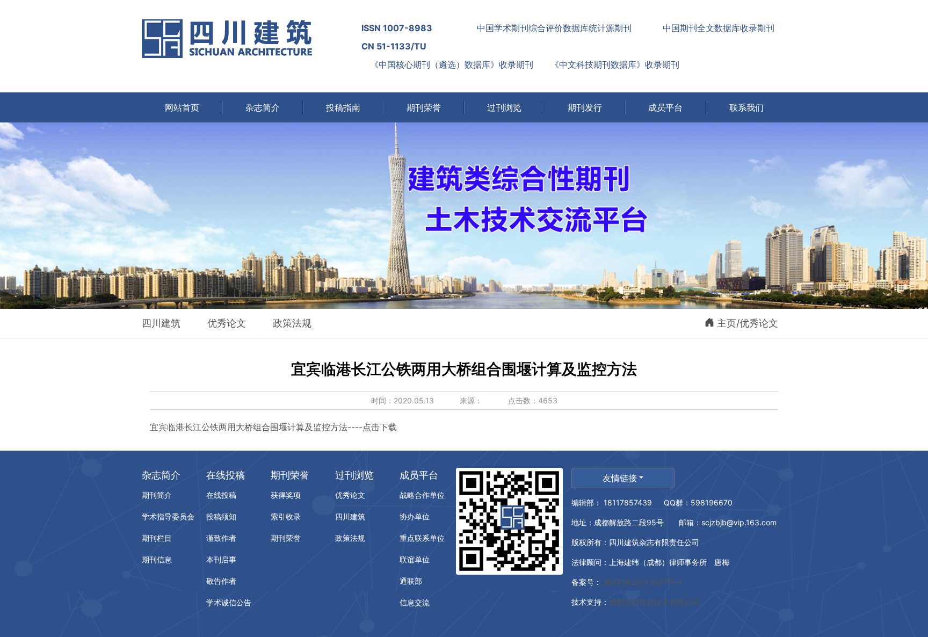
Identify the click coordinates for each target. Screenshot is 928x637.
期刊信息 (157, 559)
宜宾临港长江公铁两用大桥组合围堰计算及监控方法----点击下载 (273, 427)
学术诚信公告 (228, 602)
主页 (726, 323)
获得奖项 (286, 495)
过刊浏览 (354, 475)
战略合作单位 (422, 495)
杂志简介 (161, 475)
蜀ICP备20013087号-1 (641, 582)
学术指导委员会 (168, 516)
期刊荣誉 (290, 475)
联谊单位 (415, 559)
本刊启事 (221, 559)
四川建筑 (161, 323)
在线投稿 (225, 475)
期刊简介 (157, 495)
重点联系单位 (422, 537)
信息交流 (415, 602)
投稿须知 (221, 516)
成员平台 (419, 475)
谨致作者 (221, 537)
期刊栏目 (157, 537)
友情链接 (620, 478)
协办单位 (415, 516)
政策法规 (292, 323)
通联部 (411, 580)
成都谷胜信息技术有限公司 (655, 601)
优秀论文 (226, 323)
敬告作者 (221, 580)
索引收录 (286, 516)
